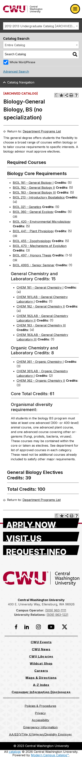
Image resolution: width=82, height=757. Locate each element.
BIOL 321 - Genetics (27, 207)
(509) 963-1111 (55, 610)
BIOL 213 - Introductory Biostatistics (39, 197)
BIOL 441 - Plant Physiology (33, 231)
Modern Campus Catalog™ (50, 755)
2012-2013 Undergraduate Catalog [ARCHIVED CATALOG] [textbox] (42, 26)
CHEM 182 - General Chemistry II (41, 306)
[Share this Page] (66, 95)
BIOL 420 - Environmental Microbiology (42, 222)
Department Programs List (42, 131)
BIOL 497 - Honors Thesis (32, 255)
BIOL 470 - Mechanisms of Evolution (40, 246)
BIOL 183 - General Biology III (34, 192)
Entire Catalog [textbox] (15, 45)
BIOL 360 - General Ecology (33, 212)
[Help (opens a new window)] (76, 95)
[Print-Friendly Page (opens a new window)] (71, 95)
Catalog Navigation (20, 82)
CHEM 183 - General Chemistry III (41, 325)
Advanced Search (16, 71)
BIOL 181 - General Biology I (33, 183)
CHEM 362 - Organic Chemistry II (41, 380)
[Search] (75, 54)
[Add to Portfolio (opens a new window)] (61, 95)
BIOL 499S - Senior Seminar (34, 265)
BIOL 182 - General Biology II (34, 187)
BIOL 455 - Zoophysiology (32, 241)
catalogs (15, 752)
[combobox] (41, 26)
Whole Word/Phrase (22, 62)
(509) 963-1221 (57, 615)
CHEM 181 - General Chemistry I (40, 287)
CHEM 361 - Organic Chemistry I (40, 362)
